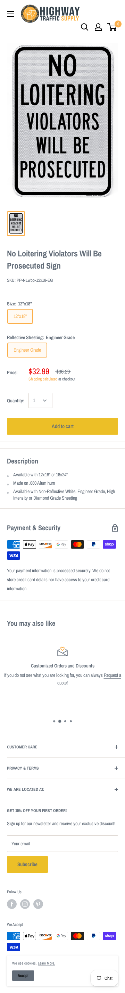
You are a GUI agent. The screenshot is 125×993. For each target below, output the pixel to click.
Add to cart (63, 426)
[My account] (98, 27)
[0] (112, 27)
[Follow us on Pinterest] (38, 904)
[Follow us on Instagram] (25, 904)
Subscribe (27, 864)
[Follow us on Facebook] (12, 904)
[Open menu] (10, 14)
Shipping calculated (42, 379)
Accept (23, 975)
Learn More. (46, 963)
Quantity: (15, 400)
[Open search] (85, 27)
